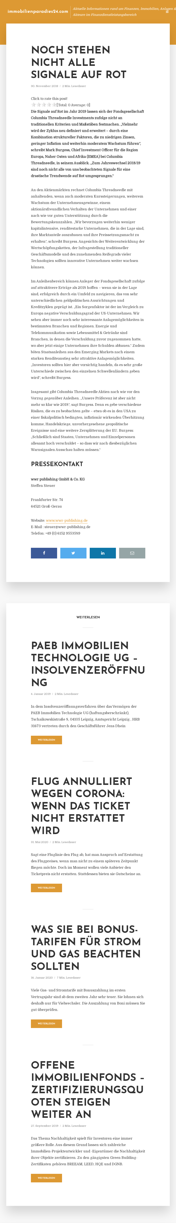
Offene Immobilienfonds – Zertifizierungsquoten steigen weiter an (88, 1090)
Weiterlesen (46, 740)
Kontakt (107, 11)
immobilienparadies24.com (38, 11)
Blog (78, 11)
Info (91, 11)
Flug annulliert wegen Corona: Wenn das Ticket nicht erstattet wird (81, 807)
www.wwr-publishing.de (67, 521)
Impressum (127, 11)
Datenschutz (150, 11)
